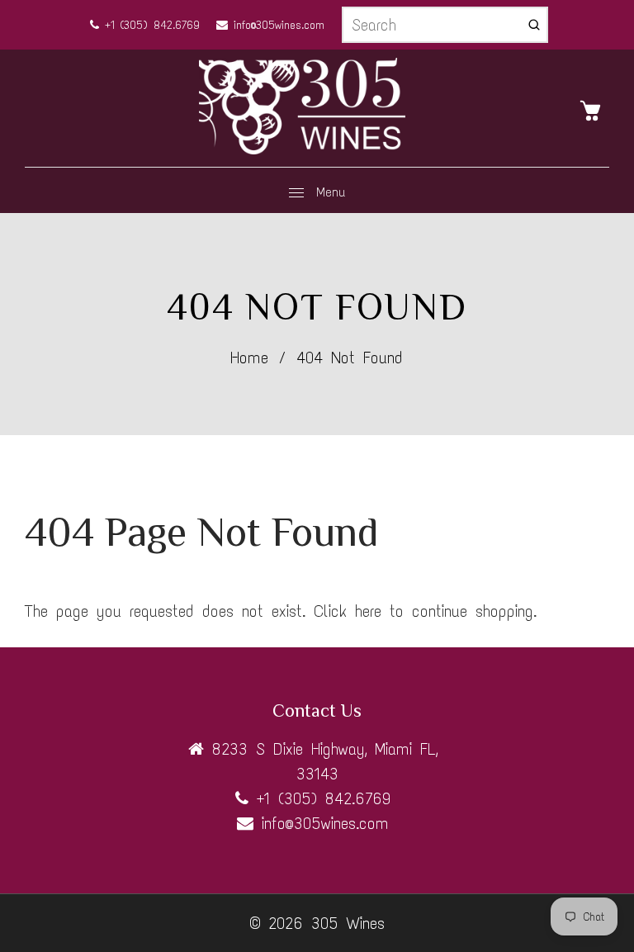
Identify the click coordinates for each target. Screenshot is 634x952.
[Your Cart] (594, 109)
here (368, 611)
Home (249, 357)
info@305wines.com (276, 25)
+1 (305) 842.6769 (149, 25)
